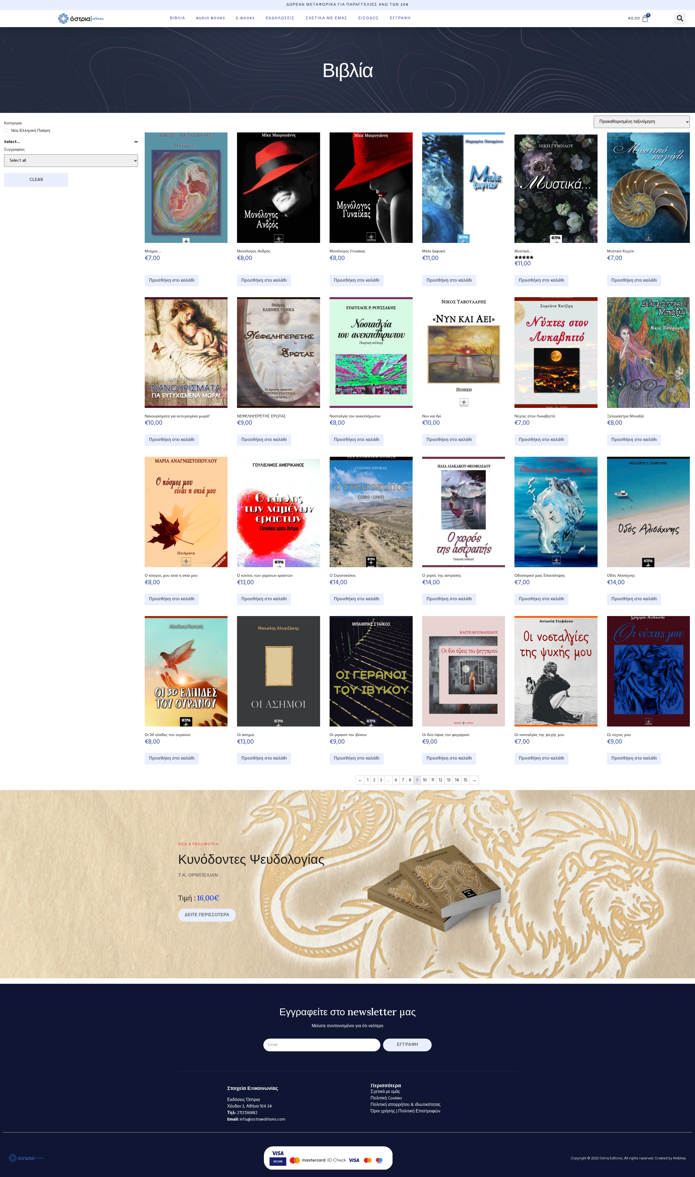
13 (448, 780)
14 (457, 780)
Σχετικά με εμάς (327, 18)
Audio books (210, 18)
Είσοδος (368, 18)
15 (465, 780)
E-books (245, 18)
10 (425, 780)
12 (441, 780)
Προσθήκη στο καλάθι (171, 280)
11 (432, 780)
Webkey (679, 1158)
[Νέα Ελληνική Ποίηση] (6, 130)
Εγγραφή (400, 18)
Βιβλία (177, 18)
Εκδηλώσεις (280, 18)
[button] (680, 18)
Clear (36, 179)
